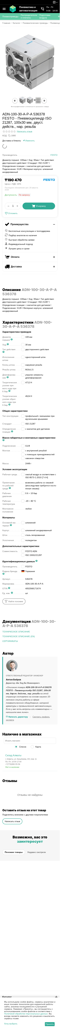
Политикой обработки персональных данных (26, 1013)
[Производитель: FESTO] (49, 179)
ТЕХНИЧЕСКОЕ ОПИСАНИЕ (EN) (18, 636)
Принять (50, 1024)
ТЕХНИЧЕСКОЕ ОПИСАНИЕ (16, 631)
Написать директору (18, 717)
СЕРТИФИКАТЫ (10, 641)
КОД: (4, 135)
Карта (38, 747)
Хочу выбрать (10, 1023)
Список (22, 747)
